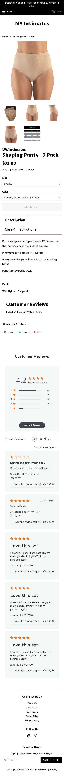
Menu (9, 11)
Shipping (6, 169)
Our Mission (32, 711)
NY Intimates (32, 24)
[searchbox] (18, 439)
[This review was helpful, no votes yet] (44, 484)
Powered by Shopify (47, 769)
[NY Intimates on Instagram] (35, 736)
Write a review (34, 311)
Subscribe (51, 760)
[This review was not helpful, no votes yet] (50, 484)
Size (4, 177)
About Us (32, 703)
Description (15, 220)
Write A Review (32, 425)
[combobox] (46, 447)
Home (5, 37)
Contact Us (32, 707)
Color (5, 191)
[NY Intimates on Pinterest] (28, 736)
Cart (59, 11)
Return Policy (32, 716)
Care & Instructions (21, 229)
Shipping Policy (32, 720)
